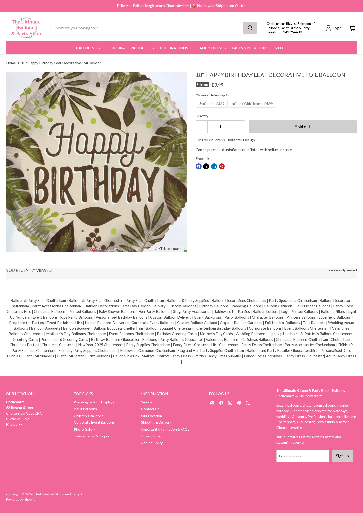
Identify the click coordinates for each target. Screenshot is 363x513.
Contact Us (150, 409)
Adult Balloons (85, 409)
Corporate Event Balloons (94, 422)
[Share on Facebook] (199, 166)
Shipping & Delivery (156, 422)
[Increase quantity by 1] (239, 126)
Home (11, 63)
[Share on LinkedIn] (214, 166)
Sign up (342, 455)
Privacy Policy (151, 436)
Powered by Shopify (20, 499)
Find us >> (14, 424)
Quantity (202, 116)
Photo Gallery (85, 429)
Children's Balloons (88, 416)
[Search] (250, 28)
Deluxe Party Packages (91, 436)
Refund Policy (152, 443)
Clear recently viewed (341, 270)
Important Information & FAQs (165, 429)
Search (146, 402)
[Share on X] (206, 166)
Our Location (151, 416)
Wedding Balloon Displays (94, 402)
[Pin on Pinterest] (222, 166)
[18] (15, 266)
